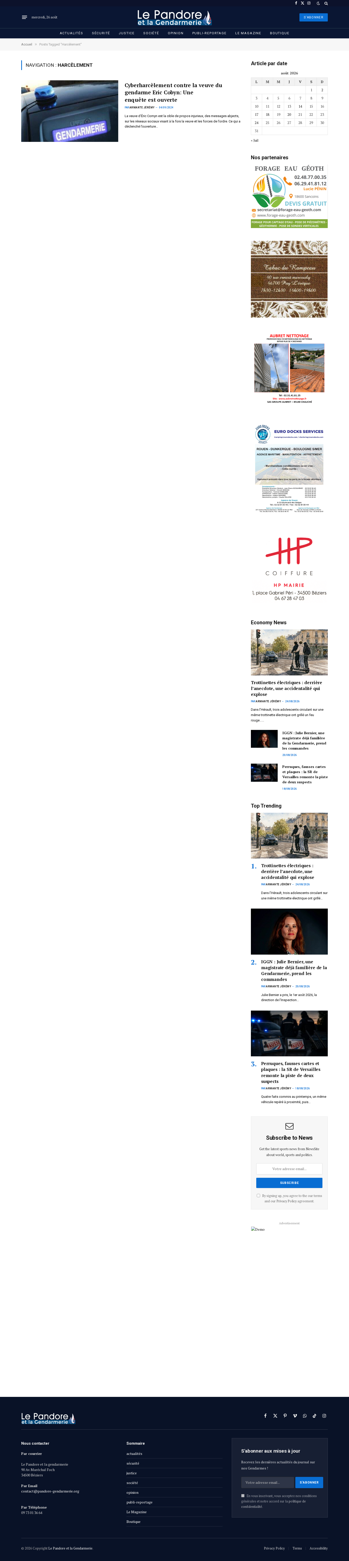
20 (289, 114)
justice (127, 33)
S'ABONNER (313, 17)
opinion (176, 33)
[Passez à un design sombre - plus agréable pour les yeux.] (318, 3)
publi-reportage (209, 33)
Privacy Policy (286, 1201)
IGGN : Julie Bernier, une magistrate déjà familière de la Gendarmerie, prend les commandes (304, 740)
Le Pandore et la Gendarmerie (70, 1548)
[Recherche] (325, 3)
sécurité (101, 33)
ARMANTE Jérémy (142, 107)
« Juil (255, 140)
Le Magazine (248, 33)
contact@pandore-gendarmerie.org (50, 1491)
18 (267, 114)
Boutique (279, 33)
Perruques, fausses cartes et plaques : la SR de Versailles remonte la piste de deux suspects (305, 774)
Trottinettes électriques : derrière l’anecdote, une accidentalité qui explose (286, 688)
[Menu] (24, 17)
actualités (71, 33)
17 (256, 114)
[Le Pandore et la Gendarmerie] (174, 17)
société (151, 33)
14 (300, 106)
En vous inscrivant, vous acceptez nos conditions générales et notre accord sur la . (279, 1501)
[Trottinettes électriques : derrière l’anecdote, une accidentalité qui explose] (289, 652)
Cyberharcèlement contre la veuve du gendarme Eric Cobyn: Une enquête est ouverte (173, 92)
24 (256, 122)
